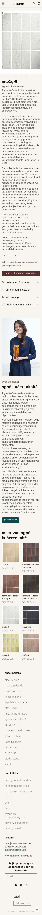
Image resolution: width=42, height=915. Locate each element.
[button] (2, 3)
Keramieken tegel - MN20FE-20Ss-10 (30, 597)
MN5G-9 (25, 655)
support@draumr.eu (15, 850)
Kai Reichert (11, 747)
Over (7, 802)
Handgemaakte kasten (18, 780)
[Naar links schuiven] (15, 76)
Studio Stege (12, 758)
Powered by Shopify (26, 911)
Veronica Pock (13, 741)
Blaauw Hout (12, 679)
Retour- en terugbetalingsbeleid (16, 815)
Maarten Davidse (14, 685)
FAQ (7, 797)
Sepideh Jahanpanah (16, 702)
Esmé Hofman (13, 691)
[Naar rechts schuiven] (26, 76)
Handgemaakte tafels (17, 785)
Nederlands (20, 903)
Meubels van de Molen (18, 730)
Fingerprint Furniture (16, 713)
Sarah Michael (13, 736)
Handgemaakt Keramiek (18, 791)
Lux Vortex (10, 724)
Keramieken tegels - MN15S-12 (31, 566)
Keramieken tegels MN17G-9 (10, 597)
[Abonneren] (34, 876)
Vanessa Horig (13, 696)
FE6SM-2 (5, 655)
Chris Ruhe (10, 753)
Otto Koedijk (11, 708)
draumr (14, 911)
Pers (7, 808)
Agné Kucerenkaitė (15, 719)
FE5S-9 (5, 565)
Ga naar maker (10, 520)
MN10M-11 (27, 627)
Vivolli (8, 764)
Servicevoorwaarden (16, 822)
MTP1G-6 (5, 627)
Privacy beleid (13, 828)
